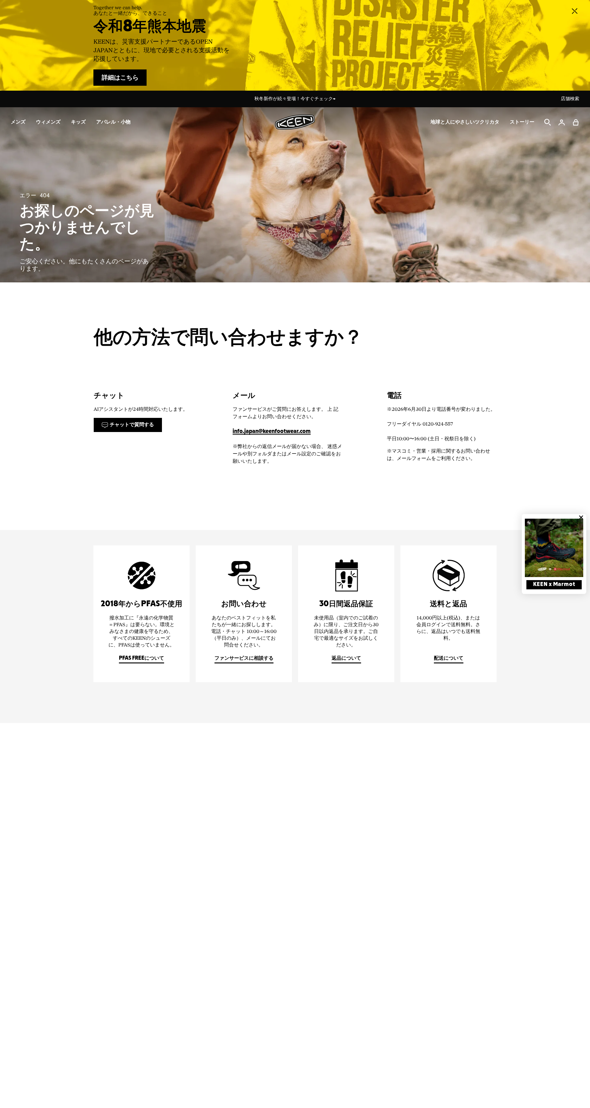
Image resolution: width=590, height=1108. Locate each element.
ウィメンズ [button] (48, 122)
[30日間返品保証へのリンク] (346, 613)
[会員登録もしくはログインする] (561, 122)
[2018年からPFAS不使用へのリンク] (141, 613)
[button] (575, 122)
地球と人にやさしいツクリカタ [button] (465, 122)
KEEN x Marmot (554, 584)
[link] (554, 548)
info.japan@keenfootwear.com (272, 431)
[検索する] (547, 122)
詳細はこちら (120, 78)
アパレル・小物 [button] (113, 122)
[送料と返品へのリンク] (448, 613)
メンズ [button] (18, 122)
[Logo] (295, 122)
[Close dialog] (581, 517)
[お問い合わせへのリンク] (244, 613)
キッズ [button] (78, 122)
